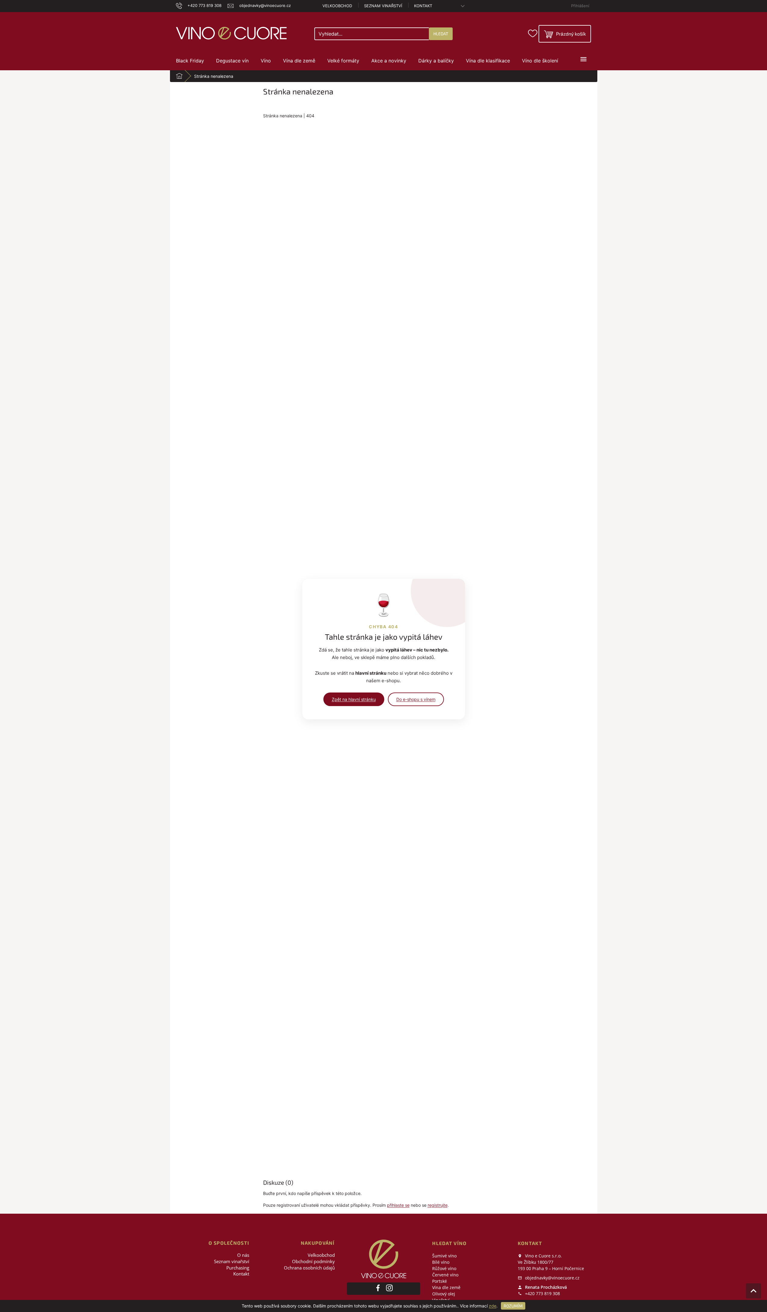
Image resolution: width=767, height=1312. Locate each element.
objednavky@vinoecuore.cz (552, 1278)
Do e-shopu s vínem (415, 699)
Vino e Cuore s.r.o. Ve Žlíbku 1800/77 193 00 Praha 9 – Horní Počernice (551, 1262)
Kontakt (423, 5)
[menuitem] (190, 61)
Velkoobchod (337, 5)
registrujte (438, 1205)
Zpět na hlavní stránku (354, 699)
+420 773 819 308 (542, 1293)
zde (492, 1305)
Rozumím (513, 1305)
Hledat (440, 33)
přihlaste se (398, 1205)
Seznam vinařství (383, 5)
